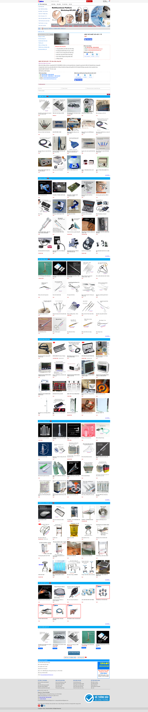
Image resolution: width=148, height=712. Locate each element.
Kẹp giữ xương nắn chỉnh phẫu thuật (59, 313)
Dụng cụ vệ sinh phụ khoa (86, 437)
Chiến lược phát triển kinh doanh (44, 687)
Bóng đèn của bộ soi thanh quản (44, 599)
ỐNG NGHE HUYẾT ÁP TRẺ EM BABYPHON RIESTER (72, 251)
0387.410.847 (44, 75)
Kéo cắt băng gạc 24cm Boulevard (88, 644)
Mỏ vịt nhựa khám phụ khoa (87, 456)
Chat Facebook (87, 56)
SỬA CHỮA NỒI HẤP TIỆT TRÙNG (88, 599)
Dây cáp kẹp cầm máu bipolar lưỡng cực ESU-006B (59, 645)
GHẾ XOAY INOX (41, 574)
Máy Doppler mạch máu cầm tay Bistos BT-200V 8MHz (73, 356)
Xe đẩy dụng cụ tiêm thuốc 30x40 (102, 555)
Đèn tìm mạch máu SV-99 (100, 393)
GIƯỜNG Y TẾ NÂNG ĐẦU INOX (87, 519)
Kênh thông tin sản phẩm (95, 686)
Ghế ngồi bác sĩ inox (85, 537)
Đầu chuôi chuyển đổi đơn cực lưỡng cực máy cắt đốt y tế (72, 151)
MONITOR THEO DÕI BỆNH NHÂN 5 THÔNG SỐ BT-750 (44, 375)
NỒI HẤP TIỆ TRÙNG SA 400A (87, 113)
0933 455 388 (43, 698)
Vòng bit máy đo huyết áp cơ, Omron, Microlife (58, 600)
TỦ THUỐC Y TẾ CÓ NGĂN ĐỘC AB (73, 519)
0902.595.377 (51, 75)
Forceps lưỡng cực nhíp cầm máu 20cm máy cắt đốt (59, 151)
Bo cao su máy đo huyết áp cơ (72, 599)
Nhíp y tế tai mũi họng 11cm (43, 294)
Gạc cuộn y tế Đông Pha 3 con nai (88, 494)
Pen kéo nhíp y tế (41, 38)
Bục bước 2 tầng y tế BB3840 (72, 574)
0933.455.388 (89, 47)
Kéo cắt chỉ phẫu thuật (57, 294)
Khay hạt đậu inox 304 (42, 519)
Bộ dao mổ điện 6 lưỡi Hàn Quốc (44, 132)
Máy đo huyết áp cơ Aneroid (101, 213)
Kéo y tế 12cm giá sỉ (56, 331)
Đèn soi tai (40, 213)
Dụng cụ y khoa (41, 36)
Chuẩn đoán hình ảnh (42, 40)
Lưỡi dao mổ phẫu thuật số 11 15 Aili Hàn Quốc (102, 645)
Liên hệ (70, 4)
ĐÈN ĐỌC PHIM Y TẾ (100, 412)
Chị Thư (97, 56)
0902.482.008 (96, 47)
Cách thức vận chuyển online (78, 683)
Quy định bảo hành (94, 683)
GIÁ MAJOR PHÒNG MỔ (71, 555)
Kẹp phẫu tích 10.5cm (71, 331)
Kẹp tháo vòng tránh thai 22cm (101, 313)
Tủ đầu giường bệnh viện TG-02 (44, 555)
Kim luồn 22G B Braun (86, 475)
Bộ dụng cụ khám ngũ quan (87, 213)
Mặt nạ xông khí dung (100, 437)
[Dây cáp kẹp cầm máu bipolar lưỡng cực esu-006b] (59, 637)
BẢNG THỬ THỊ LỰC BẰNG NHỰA (73, 393)
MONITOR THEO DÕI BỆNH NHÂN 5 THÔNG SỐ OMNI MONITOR (102, 375)
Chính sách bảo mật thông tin (43, 682)
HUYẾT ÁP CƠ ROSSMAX (86, 250)
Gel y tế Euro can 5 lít (100, 475)
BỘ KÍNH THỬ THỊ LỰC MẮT (58, 393)
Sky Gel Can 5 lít (70, 456)
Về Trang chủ (81, 657)
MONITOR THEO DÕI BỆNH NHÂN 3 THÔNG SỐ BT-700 (73, 375)
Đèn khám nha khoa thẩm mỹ (87, 412)
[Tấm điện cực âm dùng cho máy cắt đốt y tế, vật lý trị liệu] (45, 637)
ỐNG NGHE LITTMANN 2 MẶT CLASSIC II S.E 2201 (72, 195)
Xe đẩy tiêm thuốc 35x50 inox (87, 555)
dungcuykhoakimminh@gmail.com (95, 48)
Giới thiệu (53, 4)
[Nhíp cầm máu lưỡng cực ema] (74, 637)
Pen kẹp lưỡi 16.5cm (71, 294)
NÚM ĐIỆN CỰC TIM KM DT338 (101, 599)
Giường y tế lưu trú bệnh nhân (101, 537)
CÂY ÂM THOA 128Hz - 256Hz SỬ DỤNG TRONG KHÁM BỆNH (44, 232)
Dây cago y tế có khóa (71, 213)
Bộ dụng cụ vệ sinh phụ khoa (43, 437)
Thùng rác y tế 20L (70, 537)
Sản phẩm (59, 4)
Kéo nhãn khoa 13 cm (42, 331)
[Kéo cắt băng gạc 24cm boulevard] (88, 637)
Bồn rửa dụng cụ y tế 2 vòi (101, 113)
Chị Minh (92, 56)
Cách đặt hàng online (77, 682)
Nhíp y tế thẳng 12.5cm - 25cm (72, 313)
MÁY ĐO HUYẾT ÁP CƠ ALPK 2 (44, 250)
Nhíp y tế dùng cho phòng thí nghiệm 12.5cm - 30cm (87, 276)
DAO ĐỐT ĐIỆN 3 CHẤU (57, 132)
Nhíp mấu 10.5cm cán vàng (86, 331)
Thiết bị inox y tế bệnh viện (43, 47)
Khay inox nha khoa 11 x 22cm (58, 519)
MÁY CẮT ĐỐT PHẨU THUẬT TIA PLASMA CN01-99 (44, 170)
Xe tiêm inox (55, 537)
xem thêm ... (107, 175)
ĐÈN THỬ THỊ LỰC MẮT (71, 412)
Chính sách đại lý (59, 686)
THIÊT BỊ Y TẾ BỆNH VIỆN (54, 28)
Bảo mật (92, 687)
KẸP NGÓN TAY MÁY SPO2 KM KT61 (73, 618)
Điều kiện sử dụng (94, 682)
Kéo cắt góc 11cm (99, 331)
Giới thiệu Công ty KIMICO (43, 686)
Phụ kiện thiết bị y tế (42, 49)
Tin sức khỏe (64, 4)
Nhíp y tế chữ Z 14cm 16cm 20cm (88, 313)
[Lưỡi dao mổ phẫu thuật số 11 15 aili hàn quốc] (103, 637)
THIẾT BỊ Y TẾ (41, 31)
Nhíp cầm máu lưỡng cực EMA (58, 113)
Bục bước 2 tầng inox (42, 537)
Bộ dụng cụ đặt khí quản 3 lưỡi (58, 213)
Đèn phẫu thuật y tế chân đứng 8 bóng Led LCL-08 (102, 356)
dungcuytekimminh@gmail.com (94, 50)
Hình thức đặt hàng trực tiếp (61, 682)
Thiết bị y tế (63, 28)
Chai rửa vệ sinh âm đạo (42, 456)
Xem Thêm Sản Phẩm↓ (74, 653)
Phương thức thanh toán (60, 683)
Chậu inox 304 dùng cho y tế (101, 519)
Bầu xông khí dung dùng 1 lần (72, 494)
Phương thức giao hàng (60, 687)
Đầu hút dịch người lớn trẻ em (43, 475)
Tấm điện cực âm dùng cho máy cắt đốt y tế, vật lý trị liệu (44, 113)
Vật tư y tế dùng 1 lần (42, 45)
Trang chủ (46, 28)
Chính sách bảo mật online (78, 686)
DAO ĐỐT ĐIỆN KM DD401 (43, 618)
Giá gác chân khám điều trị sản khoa (88, 574)
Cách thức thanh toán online (78, 687)
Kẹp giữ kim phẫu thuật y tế (43, 313)
